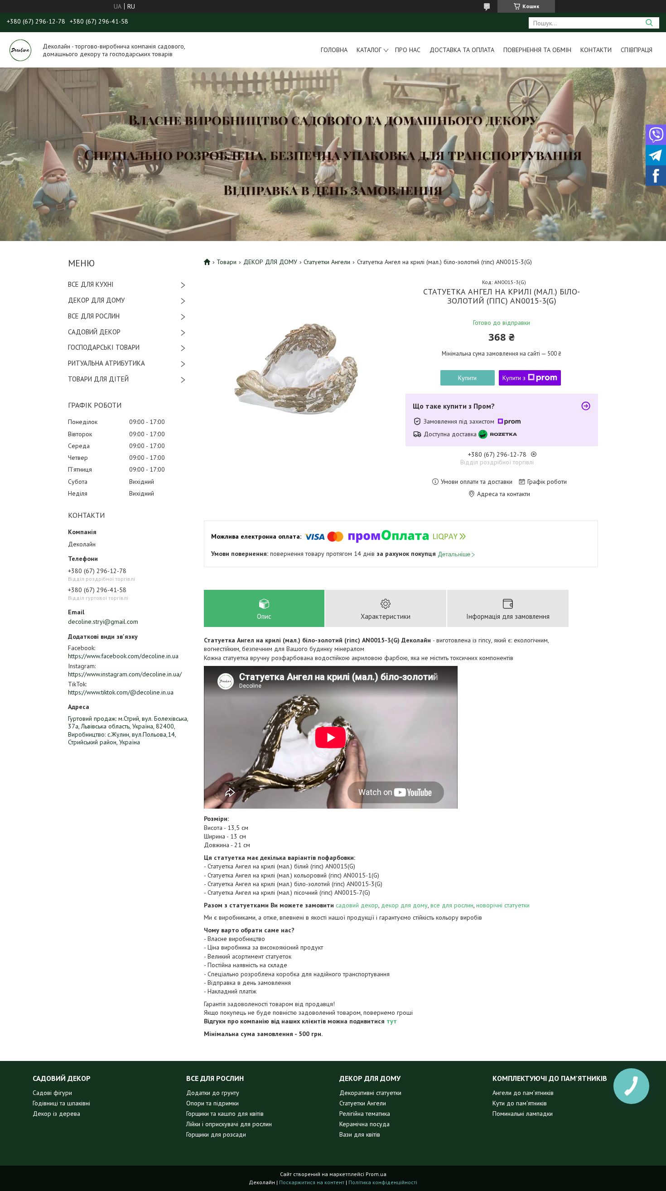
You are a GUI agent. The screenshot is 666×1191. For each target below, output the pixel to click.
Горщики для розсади (216, 1134)
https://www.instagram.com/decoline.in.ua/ (125, 674)
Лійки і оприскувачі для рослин (229, 1124)
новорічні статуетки (503, 905)
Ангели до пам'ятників (523, 1093)
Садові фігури (52, 1093)
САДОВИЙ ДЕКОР (94, 332)
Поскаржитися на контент (311, 1182)
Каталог (369, 50)
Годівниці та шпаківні (61, 1103)
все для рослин (451, 905)
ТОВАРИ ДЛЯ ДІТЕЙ (98, 379)
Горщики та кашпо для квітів (225, 1113)
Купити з (514, 378)
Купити (467, 378)
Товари (226, 262)
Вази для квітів (359, 1134)
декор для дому (404, 905)
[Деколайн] (20, 50)
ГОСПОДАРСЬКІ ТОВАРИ (104, 347)
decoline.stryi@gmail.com (103, 621)
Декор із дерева (56, 1113)
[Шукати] (649, 23)
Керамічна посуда (364, 1124)
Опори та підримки (212, 1103)
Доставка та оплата (462, 50)
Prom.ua (376, 1174)
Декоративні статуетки (370, 1093)
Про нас (407, 50)
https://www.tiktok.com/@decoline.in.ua (121, 692)
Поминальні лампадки (522, 1113)
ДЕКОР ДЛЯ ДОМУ (96, 300)
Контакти (596, 50)
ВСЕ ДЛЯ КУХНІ (91, 284)
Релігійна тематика (364, 1113)
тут (391, 1021)
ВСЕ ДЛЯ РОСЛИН (94, 316)
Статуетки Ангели (327, 262)
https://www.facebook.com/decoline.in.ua (123, 656)
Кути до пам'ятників (519, 1103)
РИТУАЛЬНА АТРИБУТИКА (106, 363)
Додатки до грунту (212, 1093)
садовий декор (357, 905)
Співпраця (636, 50)
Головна (334, 50)
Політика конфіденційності (382, 1182)
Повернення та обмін (537, 50)
